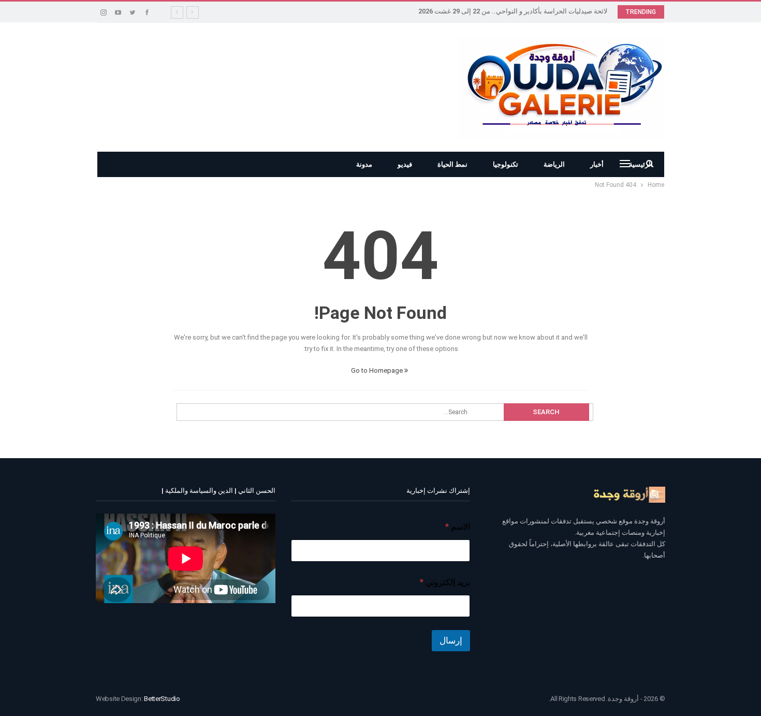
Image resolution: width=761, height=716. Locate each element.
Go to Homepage (377, 370)
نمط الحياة (452, 164)
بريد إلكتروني (445, 582)
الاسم (457, 527)
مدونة (364, 164)
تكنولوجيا (505, 164)
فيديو (405, 164)
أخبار (597, 164)
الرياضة (554, 164)
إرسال (451, 640)
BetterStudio (162, 699)
